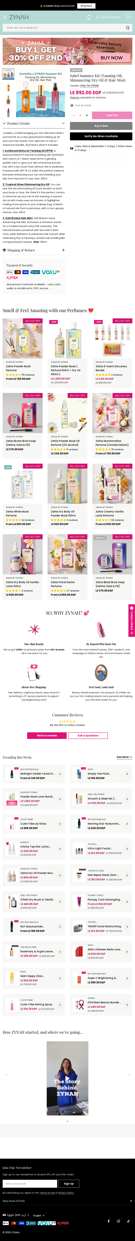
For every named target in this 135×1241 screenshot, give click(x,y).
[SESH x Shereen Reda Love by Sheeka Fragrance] (79, 951)
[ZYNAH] (67, 51)
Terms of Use (47, 1192)
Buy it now (101, 126)
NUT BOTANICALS (29, 769)
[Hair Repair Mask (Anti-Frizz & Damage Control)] (79, 875)
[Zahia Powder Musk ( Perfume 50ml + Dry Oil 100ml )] (68, 338)
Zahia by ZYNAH (14, 362)
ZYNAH (91, 998)
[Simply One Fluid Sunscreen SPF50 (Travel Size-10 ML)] (79, 774)
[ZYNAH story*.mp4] (67, 1078)
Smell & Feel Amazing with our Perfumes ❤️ (48, 310)
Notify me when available (101, 136)
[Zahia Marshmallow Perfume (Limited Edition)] (112, 413)
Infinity (24, 842)
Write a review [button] (47, 735)
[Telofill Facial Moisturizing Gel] (79, 926)
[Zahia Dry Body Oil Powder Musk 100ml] (68, 484)
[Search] (128, 28)
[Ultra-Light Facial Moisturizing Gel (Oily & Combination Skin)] (79, 848)
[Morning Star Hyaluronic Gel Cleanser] (79, 824)
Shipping (74, 97)
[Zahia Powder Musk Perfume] (23, 338)
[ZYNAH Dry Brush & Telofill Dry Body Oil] (11, 901)
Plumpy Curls (95, 895)
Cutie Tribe (26, 819)
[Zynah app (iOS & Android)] (89, 17)
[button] (131, 620)
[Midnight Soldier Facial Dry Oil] (11, 774)
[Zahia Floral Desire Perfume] (68, 554)
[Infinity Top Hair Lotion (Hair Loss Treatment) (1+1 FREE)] (11, 848)
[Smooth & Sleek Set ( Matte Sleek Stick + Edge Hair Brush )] (79, 799)
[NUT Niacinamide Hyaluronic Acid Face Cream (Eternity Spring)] (11, 926)
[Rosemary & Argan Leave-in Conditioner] (11, 951)
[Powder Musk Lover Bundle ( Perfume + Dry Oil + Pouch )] (11, 799)
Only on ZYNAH (89, 85)
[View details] (59, 774)
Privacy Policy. (66, 1192)
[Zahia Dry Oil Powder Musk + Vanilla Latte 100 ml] (11, 875)
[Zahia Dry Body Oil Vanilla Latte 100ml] (23, 554)
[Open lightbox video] (67, 1078)
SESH (90, 769)
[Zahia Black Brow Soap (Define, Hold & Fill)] (112, 554)
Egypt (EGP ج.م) (16, 1215)
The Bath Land (96, 870)
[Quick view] (38, 326)
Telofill (92, 844)
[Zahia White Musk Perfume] (23, 484)
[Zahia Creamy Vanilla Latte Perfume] (112, 484)
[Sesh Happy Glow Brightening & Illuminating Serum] (11, 978)
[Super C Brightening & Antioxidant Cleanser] (79, 978)
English (37, 1215)
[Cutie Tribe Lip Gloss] (11, 824)
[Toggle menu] (5, 17)
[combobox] (67, 28)
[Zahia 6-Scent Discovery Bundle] (112, 338)
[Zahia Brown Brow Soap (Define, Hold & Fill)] (23, 413)
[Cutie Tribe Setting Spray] (11, 1004)
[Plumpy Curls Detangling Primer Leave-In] (79, 901)
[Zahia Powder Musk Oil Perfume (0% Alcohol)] (68, 413)
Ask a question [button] (88, 735)
